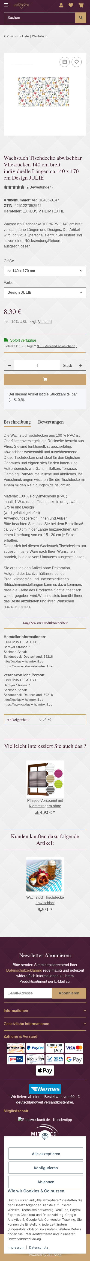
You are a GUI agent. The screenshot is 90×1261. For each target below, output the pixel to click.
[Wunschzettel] (71, 5)
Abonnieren (69, 993)
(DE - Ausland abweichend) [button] (57, 346)
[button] (61, 5)
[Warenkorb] (81, 5)
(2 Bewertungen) (39, 187)
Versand (45, 322)
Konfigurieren (46, 1167)
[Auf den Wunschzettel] (77, 62)
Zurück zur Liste (18, 36)
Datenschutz (38, 1247)
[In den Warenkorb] (7, 50)
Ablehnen (45, 1182)
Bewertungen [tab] (51, 421)
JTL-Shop (54, 1255)
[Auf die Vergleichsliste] (65, 62)
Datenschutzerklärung (24, 970)
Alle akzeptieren (46, 1153)
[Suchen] (80, 17)
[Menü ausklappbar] (6, 3)
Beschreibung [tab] (17, 421)
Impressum (16, 1247)
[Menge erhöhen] (80, 365)
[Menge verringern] (9, 365)
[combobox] (45, 271)
